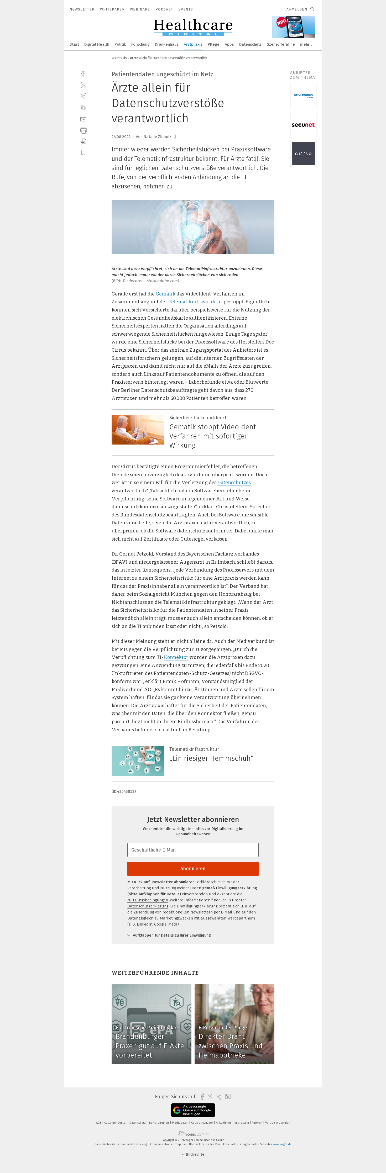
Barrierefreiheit (159, 1122)
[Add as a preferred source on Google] (193, 1110)
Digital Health (96, 44)
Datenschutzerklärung (147, 906)
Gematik (165, 294)
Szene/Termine (281, 44)
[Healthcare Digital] (74, 44)
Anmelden (296, 9)
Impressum (242, 1122)
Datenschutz (250, 44)
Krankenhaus (167, 44)
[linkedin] (83, 107)
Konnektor (176, 657)
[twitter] (83, 85)
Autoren (257, 1122)
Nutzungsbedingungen (147, 900)
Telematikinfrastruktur (196, 302)
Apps (229, 44)
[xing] (83, 96)
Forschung (140, 44)
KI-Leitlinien (224, 1122)
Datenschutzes (234, 482)
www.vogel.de (282, 1144)
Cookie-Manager (202, 1122)
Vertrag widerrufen (277, 1122)
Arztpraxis (193, 44)
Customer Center (115, 1122)
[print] (83, 130)
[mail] (83, 118)
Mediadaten (180, 1122)
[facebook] (83, 73)
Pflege (214, 44)
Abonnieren (193, 868)
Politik (120, 44)
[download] (83, 141)
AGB (99, 1122)
